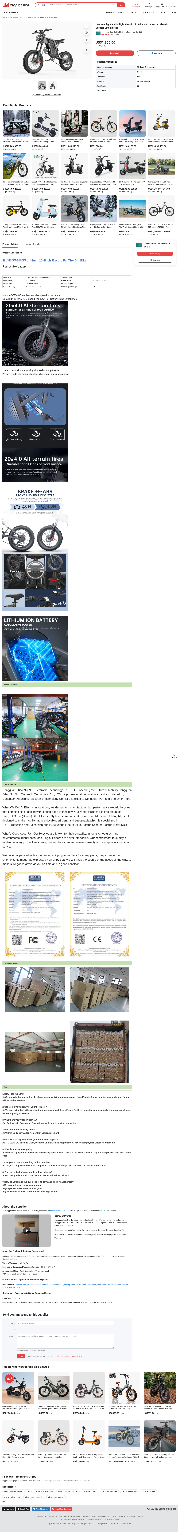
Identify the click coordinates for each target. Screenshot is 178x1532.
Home (4, 17)
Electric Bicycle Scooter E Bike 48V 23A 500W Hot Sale (132, 183)
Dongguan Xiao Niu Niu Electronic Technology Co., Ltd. (121, 32)
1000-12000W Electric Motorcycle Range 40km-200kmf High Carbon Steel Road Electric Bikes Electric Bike (159, 1457)
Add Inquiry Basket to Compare (47, 94)
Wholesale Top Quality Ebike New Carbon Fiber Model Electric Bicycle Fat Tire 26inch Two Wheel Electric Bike (89, 1408)
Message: (12, 1336)
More (4, 1501)
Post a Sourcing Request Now (69, 1356)
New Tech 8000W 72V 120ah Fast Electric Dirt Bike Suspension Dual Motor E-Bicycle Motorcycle (124, 1457)
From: (13, 1323)
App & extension (146, 12)
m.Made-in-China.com (95, 1519)
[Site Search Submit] (121, 4)
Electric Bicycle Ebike (109, 1491)
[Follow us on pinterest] (171, 1509)
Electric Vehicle (41, 1284)
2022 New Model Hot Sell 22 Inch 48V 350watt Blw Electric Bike (44, 183)
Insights (140, 1516)
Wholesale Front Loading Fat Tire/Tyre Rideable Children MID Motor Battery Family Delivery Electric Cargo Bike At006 (131, 226)
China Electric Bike (89, 1491)
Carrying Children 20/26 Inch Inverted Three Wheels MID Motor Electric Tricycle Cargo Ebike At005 (161, 183)
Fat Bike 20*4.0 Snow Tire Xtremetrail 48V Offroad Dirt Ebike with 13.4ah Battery (15, 140)
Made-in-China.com (78, 1519)
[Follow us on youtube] (167, 1509)
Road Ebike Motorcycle (106, 1284)
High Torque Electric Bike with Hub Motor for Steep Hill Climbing (103, 140)
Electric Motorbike (55, 1284)
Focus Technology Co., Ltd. (72, 1524)
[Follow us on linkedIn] (174, 1509)
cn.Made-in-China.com (111, 1519)
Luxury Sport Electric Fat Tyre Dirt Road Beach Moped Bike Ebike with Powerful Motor (16, 226)
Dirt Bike (30, 1284)
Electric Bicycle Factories (44, 1491)
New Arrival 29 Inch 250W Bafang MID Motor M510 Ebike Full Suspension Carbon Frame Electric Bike (161, 226)
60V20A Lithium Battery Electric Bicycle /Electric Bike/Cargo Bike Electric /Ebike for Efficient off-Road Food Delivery (74, 226)
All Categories (11, 12)
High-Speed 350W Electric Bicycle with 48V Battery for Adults (102, 225)
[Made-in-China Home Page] (15, 4)
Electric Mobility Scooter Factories (17, 1491)
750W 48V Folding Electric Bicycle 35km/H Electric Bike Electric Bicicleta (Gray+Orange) (18, 1457)
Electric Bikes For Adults (34, 1497)
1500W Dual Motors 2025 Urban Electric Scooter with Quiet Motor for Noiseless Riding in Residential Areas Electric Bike (53, 1408)
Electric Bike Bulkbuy (56, 1497)
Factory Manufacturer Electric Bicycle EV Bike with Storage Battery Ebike (72, 140)
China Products (52, 1516)
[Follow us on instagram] (164, 1509)
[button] (114, 5)
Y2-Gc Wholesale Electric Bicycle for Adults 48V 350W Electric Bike (74, 183)
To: (15, 1329)
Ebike (119, 1284)
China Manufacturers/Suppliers (69, 1516)
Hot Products (39, 1516)
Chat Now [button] (158, 53)
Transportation (15, 17)
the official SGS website (60, 1210)
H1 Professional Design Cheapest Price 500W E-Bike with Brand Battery (44, 226)
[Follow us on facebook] (156, 1509)
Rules (174, 12)
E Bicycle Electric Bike (12, 1497)
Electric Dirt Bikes (89, 1284)
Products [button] (41, 5)
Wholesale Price (103, 1516)
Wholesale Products (89, 1516)
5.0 (147, 247)
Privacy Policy (126, 1524)
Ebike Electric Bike (148, 1491)
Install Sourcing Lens (63, 1509)
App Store (9, 1509)
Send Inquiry (115, 53)
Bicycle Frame (52, 17)
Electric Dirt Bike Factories (68, 1491)
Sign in (173, 6)
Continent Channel (117, 1516)
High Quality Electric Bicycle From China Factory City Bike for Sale (131, 140)
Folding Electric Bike (72, 1284)
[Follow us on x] (160, 1509)
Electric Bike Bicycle (129, 1491)
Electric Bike (21, 1284)
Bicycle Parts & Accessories (33, 17)
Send (21, 1356)
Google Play (23, 1509)
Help (132, 12)
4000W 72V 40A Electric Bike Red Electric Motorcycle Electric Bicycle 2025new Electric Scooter (17, 1408)
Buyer (120, 12)
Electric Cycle (14, 1287)
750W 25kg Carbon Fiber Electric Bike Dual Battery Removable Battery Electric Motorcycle (53, 1457)
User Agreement (102, 1524)
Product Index (130, 1516)
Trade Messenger (40, 1509)
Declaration (114, 1524)
